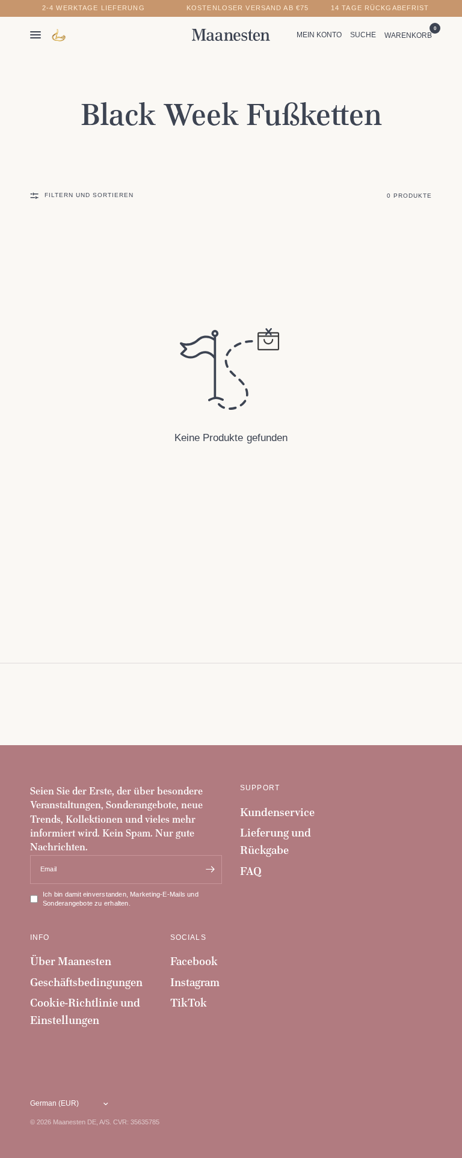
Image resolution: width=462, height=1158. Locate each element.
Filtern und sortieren (89, 195)
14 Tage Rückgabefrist (380, 8)
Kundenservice (277, 812)
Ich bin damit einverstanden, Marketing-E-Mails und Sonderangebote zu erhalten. (121, 899)
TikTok (188, 1003)
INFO (40, 937)
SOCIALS (188, 937)
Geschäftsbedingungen (86, 982)
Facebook (194, 961)
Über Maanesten (70, 961)
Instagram (195, 982)
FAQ (251, 871)
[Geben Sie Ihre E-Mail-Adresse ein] (210, 869)
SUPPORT (260, 787)
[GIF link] (59, 35)
